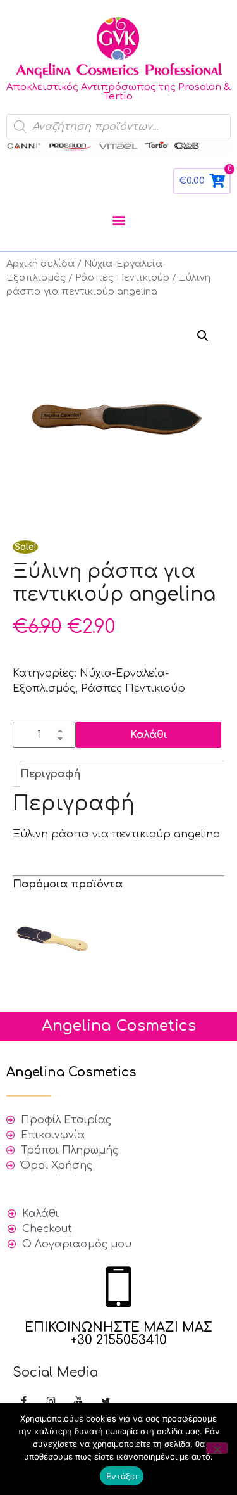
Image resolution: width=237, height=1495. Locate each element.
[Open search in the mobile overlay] (118, 126)
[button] (118, 220)
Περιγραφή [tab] (50, 774)
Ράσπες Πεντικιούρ (122, 277)
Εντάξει (121, 1476)
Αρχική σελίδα (40, 263)
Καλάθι (148, 735)
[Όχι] (217, 1448)
